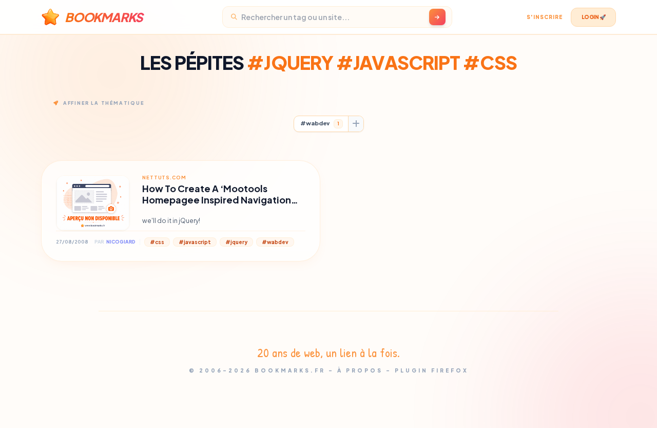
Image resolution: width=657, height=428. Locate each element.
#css (157, 242)
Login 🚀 (594, 17)
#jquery (236, 242)
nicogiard (121, 241)
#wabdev (319, 123)
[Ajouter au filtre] (355, 124)
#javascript (195, 242)
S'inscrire (545, 17)
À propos (360, 370)
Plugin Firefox (432, 370)
